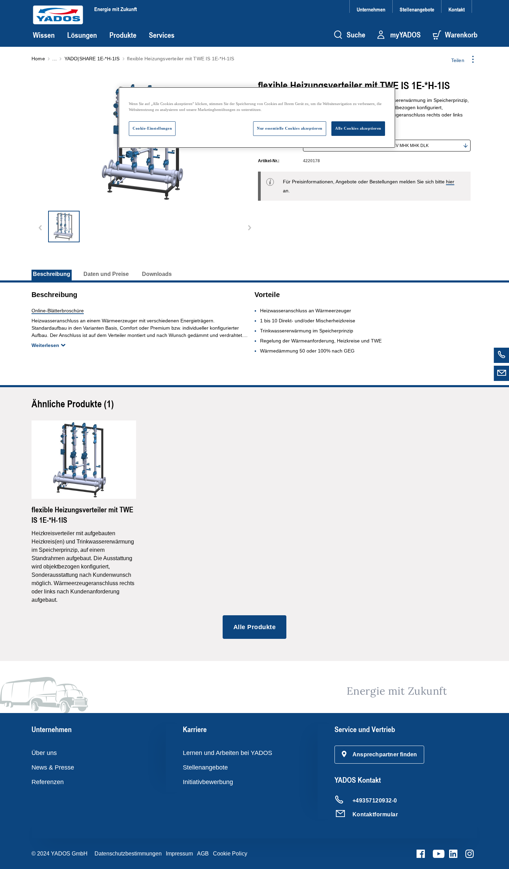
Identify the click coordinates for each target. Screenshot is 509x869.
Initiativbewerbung (208, 782)
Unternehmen (371, 9)
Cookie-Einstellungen (152, 128)
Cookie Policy (230, 854)
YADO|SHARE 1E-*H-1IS (92, 58)
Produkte (122, 35)
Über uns (44, 752)
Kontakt (456, 9)
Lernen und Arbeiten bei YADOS (227, 752)
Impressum (179, 854)
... (54, 58)
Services (162, 35)
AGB (203, 854)
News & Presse (53, 767)
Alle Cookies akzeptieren (358, 128)
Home (38, 58)
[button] (379, 755)
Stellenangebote (417, 9)
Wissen (44, 35)
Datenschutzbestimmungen (128, 854)
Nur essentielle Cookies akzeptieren (289, 128)
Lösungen (82, 35)
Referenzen (48, 782)
